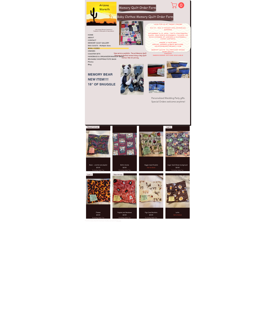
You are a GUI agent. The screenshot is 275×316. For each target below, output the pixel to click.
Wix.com (118, 221)
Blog (90, 64)
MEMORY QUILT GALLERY (98, 43)
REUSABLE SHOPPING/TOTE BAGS (102, 59)
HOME (90, 35)
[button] (178, 5)
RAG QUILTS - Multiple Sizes (99, 45)
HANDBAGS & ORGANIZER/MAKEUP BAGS (106, 56)
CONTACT (92, 40)
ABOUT (91, 37)
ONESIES (91, 51)
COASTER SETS (94, 53)
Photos (90, 62)
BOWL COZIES (94, 48)
